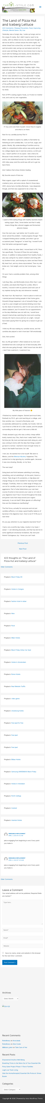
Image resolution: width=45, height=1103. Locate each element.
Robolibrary (6, 1040)
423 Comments (7, 28)
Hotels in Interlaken (18, 784)
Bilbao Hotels (16, 759)
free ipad (14, 735)
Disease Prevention (21, 28)
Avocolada (16, 1040)
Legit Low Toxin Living (10, 1070)
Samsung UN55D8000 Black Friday (23, 772)
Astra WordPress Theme (34, 1098)
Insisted (14, 808)
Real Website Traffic (18, 686)
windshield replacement (17, 833)
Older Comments (7, 567)
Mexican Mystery (20, 456)
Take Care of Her (21, 1047)
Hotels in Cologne (17, 589)
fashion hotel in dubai (18, 601)
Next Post (22, 549)
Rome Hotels (15, 674)
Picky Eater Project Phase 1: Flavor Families (17, 1066)
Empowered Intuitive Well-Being (13, 1060)
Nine (13, 613)
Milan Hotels (15, 638)
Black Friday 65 (16, 577)
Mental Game (14, 30)
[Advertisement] (12, 977)
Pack (13, 626)
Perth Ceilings (16, 796)
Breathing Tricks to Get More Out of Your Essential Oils (21, 1063)
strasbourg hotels (17, 711)
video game (15, 698)
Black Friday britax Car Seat (21, 650)
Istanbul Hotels (16, 820)
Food (31, 28)
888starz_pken (7, 1047)
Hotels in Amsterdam (18, 662)
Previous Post (23, 543)
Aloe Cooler (17, 1044)
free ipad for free (17, 723)
